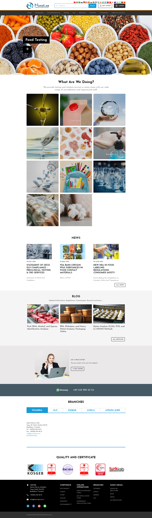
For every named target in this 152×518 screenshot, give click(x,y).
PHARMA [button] (93, 13)
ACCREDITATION (116, 500)
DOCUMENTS (64, 488)
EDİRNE (96, 495)
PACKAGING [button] (39, 13)
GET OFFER (106, 5)
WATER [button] (66, 13)
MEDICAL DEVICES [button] (118, 13)
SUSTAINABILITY (66, 504)
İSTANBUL (96, 488)
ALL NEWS (120, 285)
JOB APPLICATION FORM (83, 497)
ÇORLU (95, 492)
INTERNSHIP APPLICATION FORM (84, 502)
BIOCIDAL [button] (82, 13)
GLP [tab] (55, 410)
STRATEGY (63, 501)
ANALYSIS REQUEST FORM (84, 492)
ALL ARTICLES (118, 339)
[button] (11, 45)
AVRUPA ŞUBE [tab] (112, 410)
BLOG (112, 494)
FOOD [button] (29, 13)
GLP (94, 498)
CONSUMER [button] (104, 13)
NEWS (112, 497)
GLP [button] (74, 13)
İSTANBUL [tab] (37, 410)
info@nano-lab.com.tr (34, 433)
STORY (62, 495)
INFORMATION (32, 435)
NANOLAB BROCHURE (114, 489)
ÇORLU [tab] (91, 410)
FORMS (62, 492)
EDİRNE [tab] (72, 410)
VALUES (63, 498)
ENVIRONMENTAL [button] (53, 13)
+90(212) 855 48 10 (36, 495)
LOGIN (121, 5)
